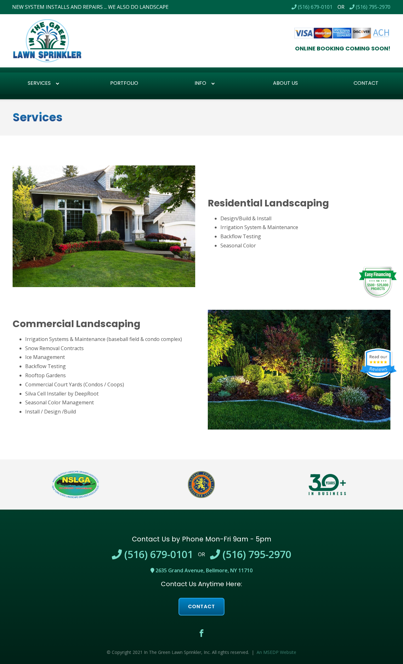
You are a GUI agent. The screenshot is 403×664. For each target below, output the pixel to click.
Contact (201, 606)
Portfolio (124, 83)
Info (200, 83)
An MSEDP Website (276, 652)
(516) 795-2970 (372, 6)
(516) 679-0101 (314, 6)
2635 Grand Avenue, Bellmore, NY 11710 (203, 570)
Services (39, 83)
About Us (285, 83)
